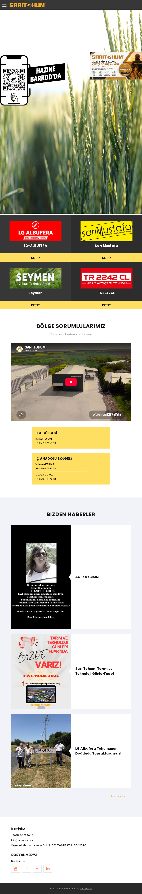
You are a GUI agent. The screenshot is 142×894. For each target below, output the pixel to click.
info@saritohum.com (22, 840)
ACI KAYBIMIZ (87, 577)
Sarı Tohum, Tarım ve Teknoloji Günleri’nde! (94, 671)
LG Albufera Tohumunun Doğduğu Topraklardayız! (98, 751)
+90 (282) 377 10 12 (22, 835)
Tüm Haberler (117, 795)
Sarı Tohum (86, 888)
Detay (35, 257)
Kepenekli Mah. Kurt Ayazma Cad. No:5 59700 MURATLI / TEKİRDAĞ (48, 845)
